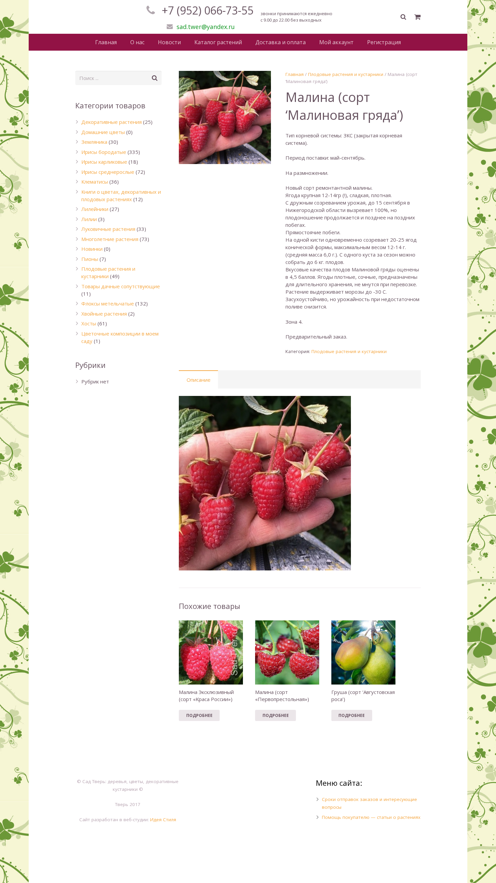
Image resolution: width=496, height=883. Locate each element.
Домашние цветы (103, 132)
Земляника (94, 141)
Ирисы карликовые (104, 161)
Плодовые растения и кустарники (345, 74)
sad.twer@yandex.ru (205, 27)
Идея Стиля (163, 820)
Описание (199, 379)
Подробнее (199, 715)
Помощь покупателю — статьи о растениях (371, 817)
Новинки (92, 248)
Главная (294, 74)
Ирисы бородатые (103, 152)
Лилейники (94, 209)
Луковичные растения (108, 228)
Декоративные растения (111, 121)
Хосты (88, 323)
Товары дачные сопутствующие (120, 286)
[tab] (198, 379)
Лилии (89, 219)
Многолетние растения (109, 239)
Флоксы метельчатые (107, 303)
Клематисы (94, 181)
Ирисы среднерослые (107, 171)
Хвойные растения (104, 313)
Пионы (89, 259)
